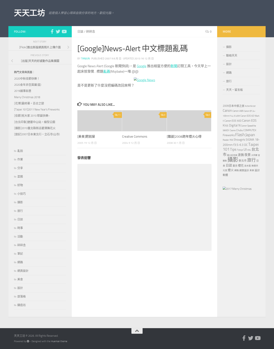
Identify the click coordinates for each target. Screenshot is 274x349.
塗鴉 (20, 176)
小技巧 (21, 193)
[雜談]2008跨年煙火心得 (184, 136)
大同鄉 (254, 155)
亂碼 (106, 71)
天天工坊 (29, 13)
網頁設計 (23, 270)
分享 (20, 168)
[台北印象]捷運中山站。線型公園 (34, 122)
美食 (20, 279)
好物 (20, 185)
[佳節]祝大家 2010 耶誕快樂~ (32, 115)
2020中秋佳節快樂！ (27, 78)
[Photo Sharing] (144, 80)
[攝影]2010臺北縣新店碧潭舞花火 (35, 128)
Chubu (239, 130)
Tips (233, 149)
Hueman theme (59, 341)
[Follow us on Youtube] (64, 31)
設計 (20, 288)
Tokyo (240, 149)
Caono (233, 130)
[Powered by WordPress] (28, 341)
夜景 (247, 155)
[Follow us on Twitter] (58, 31)
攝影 (20, 202)
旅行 (20, 210)
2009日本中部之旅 (233, 105)
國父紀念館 (232, 155)
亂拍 (20, 151)
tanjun (85, 58)
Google (141, 66)
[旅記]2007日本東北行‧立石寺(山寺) (37, 134)
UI (245, 149)
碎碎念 (90, 31)
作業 (20, 159)
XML (249, 150)
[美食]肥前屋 (86, 136)
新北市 (243, 160)
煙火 (231, 170)
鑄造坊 (21, 305)
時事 (20, 228)
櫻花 (241, 165)
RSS (231, 140)
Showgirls (239, 139)
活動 (20, 236)
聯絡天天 (231, 55)
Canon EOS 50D (233, 120)
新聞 (174, 66)
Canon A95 (237, 111)
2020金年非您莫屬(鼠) (27, 84)
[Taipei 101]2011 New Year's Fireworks (37, 109)
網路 (20, 262)
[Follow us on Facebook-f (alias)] (52, 31)
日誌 (80, 31)
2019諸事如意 (22, 91)
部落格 (21, 296)
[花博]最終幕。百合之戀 (29, 103)
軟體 (225, 175)
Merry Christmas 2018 (27, 97)
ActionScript (250, 106)
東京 (235, 165)
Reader (226, 140)
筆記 (20, 253)
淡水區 (247, 165)
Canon (227, 110)
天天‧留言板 (234, 89)
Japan (250, 134)
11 (119, 115)
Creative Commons (134, 136)
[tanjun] (237, 189)
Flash (240, 134)
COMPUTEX (249, 130)
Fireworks (229, 135)
